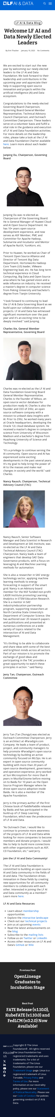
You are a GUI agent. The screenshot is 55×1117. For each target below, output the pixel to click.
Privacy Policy (31, 1077)
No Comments (43, 50)
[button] (50, 3)
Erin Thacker (13, 50)
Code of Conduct (26, 1095)
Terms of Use (20, 1081)
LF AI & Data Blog (28, 23)
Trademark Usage (22, 1070)
